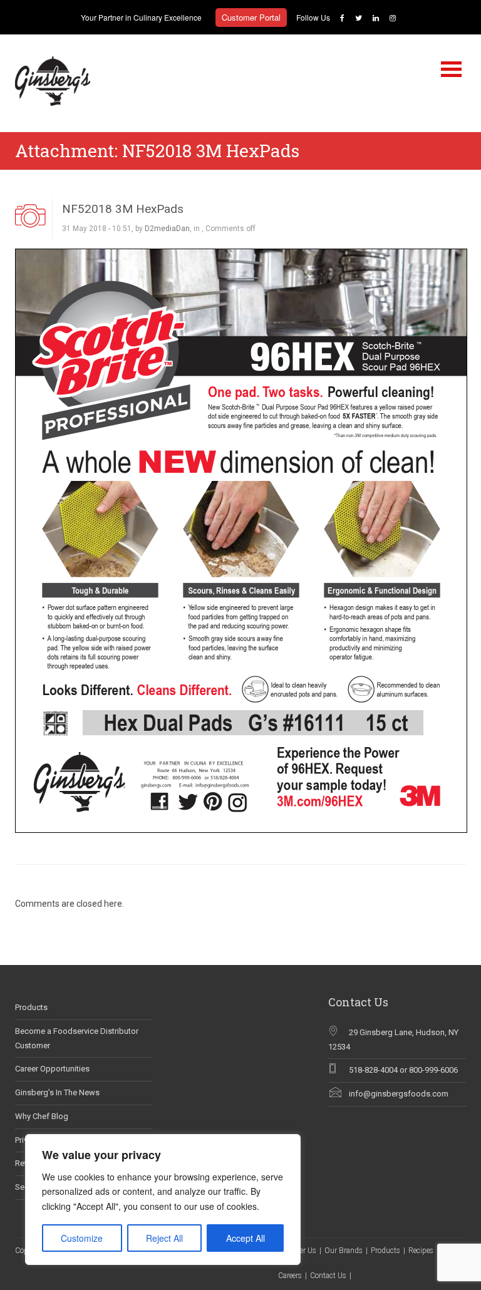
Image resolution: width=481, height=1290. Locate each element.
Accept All (245, 1238)
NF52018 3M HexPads (123, 209)
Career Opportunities (52, 1068)
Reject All (164, 1238)
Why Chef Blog (41, 1116)
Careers (290, 1275)
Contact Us (328, 1275)
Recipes (420, 1250)
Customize (82, 1238)
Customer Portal (251, 17)
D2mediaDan (167, 228)
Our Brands (343, 1250)
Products (31, 1007)
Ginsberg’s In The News (57, 1092)
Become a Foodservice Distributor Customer (76, 1038)
